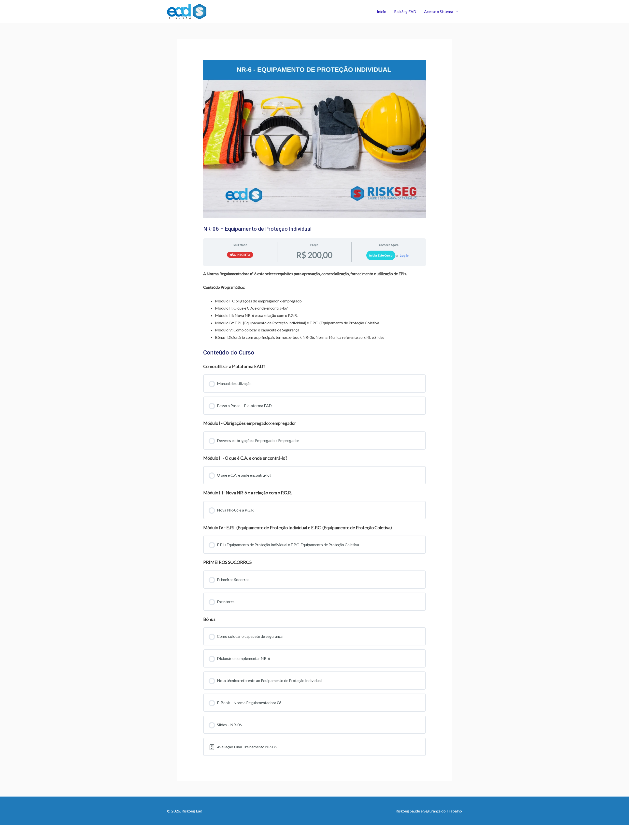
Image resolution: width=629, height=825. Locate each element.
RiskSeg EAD (405, 11)
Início (381, 11)
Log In (404, 255)
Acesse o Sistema (438, 11)
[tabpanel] (314, 305)
